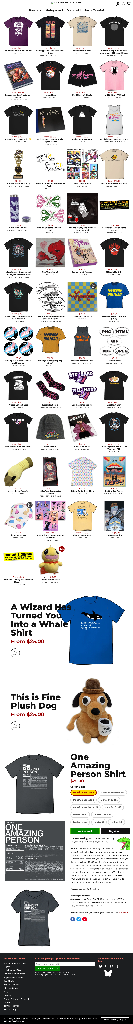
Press (6, 992)
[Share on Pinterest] (84, 919)
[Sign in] (118, 4)
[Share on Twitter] (78, 919)
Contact (8, 995)
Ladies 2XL (116, 822)
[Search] (123, 4)
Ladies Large (80, 822)
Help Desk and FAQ (12, 970)
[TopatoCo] (66, 3)
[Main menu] (4, 4)
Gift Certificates (11, 988)
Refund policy (10, 1009)
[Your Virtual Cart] (129, 4)
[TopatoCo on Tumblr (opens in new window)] (117, 968)
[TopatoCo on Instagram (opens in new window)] (112, 968)
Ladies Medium (102, 814)
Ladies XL (99, 822)
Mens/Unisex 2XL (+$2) (85, 807)
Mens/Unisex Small (83, 792)
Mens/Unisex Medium (112, 792)
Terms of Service (11, 1006)
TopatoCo (25, 1018)
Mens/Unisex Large (83, 799)
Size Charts (9, 981)
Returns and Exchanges (14, 973)
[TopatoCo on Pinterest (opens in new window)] (106, 968)
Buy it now (115, 831)
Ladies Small (80, 814)
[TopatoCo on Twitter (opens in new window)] (100, 968)
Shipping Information (13, 977)
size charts (124, 912)
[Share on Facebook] (72, 919)
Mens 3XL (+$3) (113, 807)
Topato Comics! (11, 984)
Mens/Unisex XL (109, 799)
